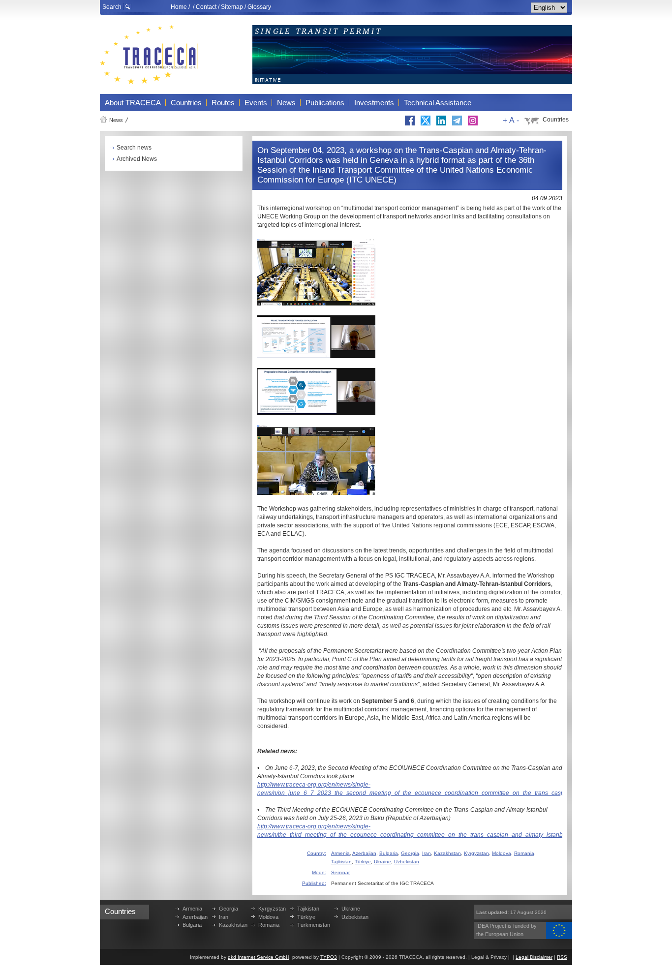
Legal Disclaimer (534, 957)
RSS (562, 957)
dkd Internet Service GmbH (258, 957)
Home (179, 6)
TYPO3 (328, 957)
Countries (556, 119)
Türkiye (363, 861)
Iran (426, 853)
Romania (524, 853)
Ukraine (382, 861)
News (116, 120)
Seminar (340, 872)
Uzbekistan (406, 861)
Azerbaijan (364, 853)
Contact (206, 6)
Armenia (340, 853)
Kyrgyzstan (476, 853)
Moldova (501, 853)
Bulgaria (388, 853)
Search (112, 6)
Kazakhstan (447, 853)
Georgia (410, 853)
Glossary (259, 6)
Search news (134, 147)
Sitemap (232, 6)
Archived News (137, 158)
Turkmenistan (313, 925)
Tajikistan (341, 861)
